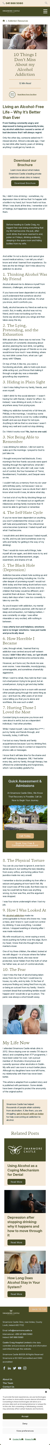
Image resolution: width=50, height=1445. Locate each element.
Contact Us (8, 1386)
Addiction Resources (18, 21)
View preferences (25, 1431)
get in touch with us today (30, 1113)
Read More (16, 1182)
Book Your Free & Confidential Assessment (25, 844)
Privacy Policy (30, 1439)
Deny (25, 1423)
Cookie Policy (18, 1439)
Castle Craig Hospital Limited (17, 1342)
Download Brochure (25, 183)
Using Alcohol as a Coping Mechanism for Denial (23, 1170)
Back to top (39, 1309)
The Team (8, 1383)
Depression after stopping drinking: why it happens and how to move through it (24, 1226)
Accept (25, 1416)
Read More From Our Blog (27, 94)
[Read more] (25, 1149)
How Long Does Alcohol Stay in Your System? (23, 1282)
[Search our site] (46, 3)
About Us (7, 1379)
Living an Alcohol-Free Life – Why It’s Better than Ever (23, 112)
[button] (46, 1392)
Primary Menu (44, 11)
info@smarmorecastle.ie (20, 1330)
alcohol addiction (15, 915)
